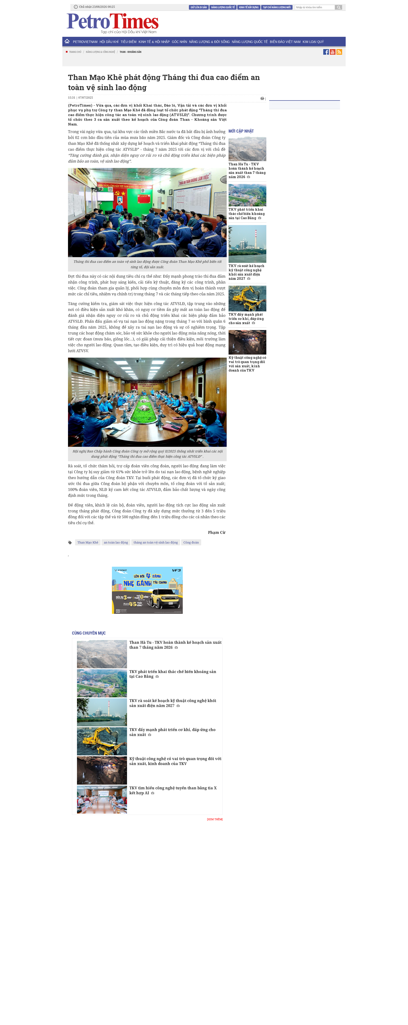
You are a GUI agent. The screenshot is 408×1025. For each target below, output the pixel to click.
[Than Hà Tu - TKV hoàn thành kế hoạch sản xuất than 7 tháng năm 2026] (102, 654)
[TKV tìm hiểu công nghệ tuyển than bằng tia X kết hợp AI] (102, 800)
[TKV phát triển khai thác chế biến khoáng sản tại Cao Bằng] (102, 683)
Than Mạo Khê (87, 542)
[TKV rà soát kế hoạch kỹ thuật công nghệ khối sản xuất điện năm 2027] (102, 712)
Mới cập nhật (241, 131)
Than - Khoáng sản (130, 52)
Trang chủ (75, 52)
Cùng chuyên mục (89, 633)
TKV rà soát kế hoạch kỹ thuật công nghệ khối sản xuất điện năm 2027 (172, 703)
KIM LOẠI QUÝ (313, 42)
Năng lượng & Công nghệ (100, 52)
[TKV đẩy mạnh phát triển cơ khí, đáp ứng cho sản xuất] (102, 741)
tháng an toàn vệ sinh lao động (156, 542)
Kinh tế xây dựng (249, 7)
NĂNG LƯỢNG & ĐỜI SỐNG (209, 42)
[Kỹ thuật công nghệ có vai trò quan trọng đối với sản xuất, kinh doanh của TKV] (102, 770)
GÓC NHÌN (179, 42)
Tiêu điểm (128, 42)
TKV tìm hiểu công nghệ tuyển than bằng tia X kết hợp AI (173, 790)
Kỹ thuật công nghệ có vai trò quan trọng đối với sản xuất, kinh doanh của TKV (175, 761)
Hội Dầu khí (109, 42)
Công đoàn (191, 542)
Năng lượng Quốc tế (223, 7)
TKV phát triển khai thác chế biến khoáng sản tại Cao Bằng (172, 674)
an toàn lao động (116, 542)
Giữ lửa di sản (199, 7)
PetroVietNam (85, 42)
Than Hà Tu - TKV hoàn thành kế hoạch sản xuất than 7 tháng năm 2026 (175, 645)
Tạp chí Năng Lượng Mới (277, 7)
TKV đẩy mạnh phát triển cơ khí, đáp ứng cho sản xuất (172, 732)
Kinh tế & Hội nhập (154, 42)
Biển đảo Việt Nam (285, 42)
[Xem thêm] (215, 819)
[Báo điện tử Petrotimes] (112, 23)
